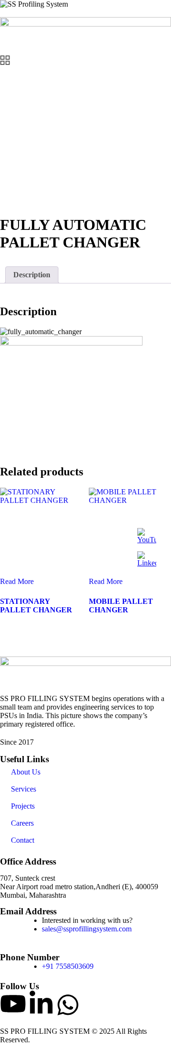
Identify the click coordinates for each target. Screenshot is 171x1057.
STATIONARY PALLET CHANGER (36, 605)
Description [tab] (31, 275)
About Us (25, 772)
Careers (22, 823)
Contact (22, 840)
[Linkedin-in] (41, 1004)
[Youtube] (13, 1004)
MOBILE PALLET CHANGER (121, 605)
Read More (17, 581)
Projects (23, 806)
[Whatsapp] (68, 1005)
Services (23, 789)
